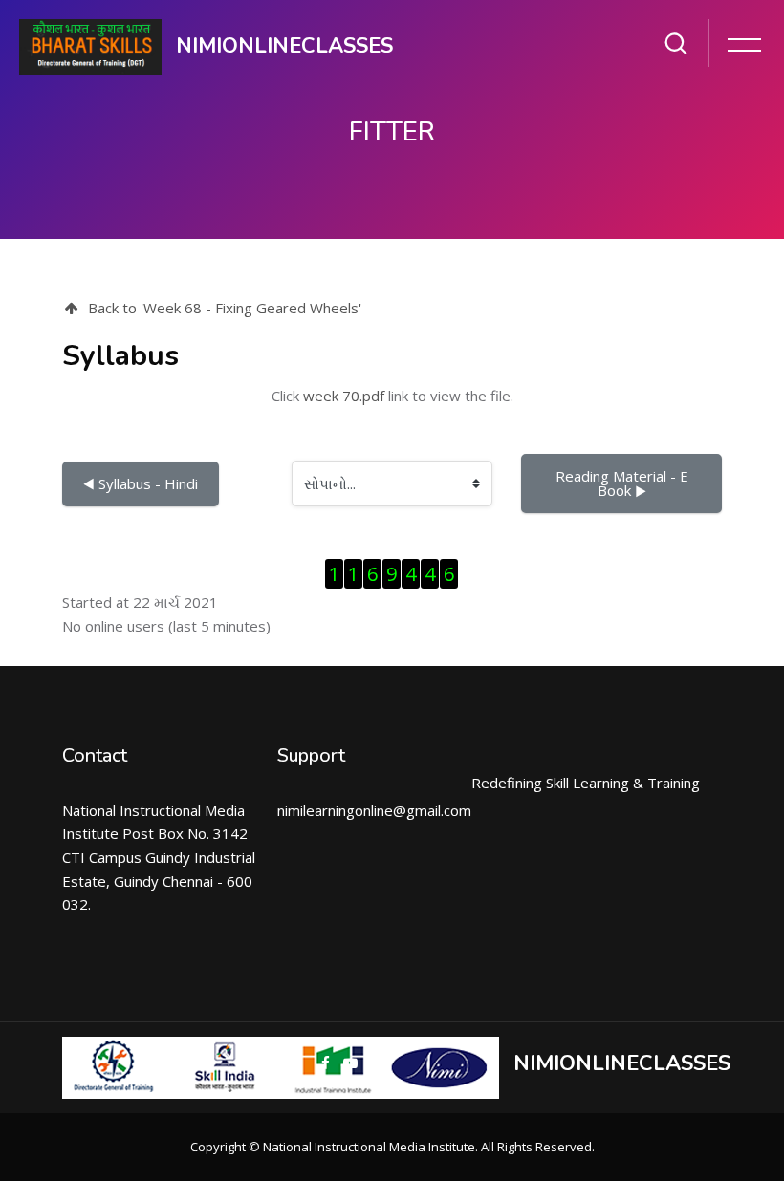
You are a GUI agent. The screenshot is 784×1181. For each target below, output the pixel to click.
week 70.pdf (343, 395)
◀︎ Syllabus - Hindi (140, 483)
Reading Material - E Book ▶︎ (623, 483)
